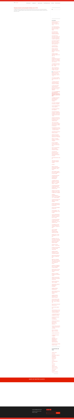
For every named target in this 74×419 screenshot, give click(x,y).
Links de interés (54, 369)
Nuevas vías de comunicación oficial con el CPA (26, 8)
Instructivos (53, 363)
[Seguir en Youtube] (50, 409)
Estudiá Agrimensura (54, 361)
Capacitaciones (54, 358)
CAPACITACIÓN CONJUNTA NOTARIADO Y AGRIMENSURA (55, 356)
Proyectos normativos (55, 371)
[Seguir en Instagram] (49, 409)
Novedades (53, 370)
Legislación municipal (55, 367)
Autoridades (53, 353)
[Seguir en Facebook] (47, 409)
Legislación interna (54, 366)
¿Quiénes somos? (54, 352)
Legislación (53, 365)
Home (52, 362)
